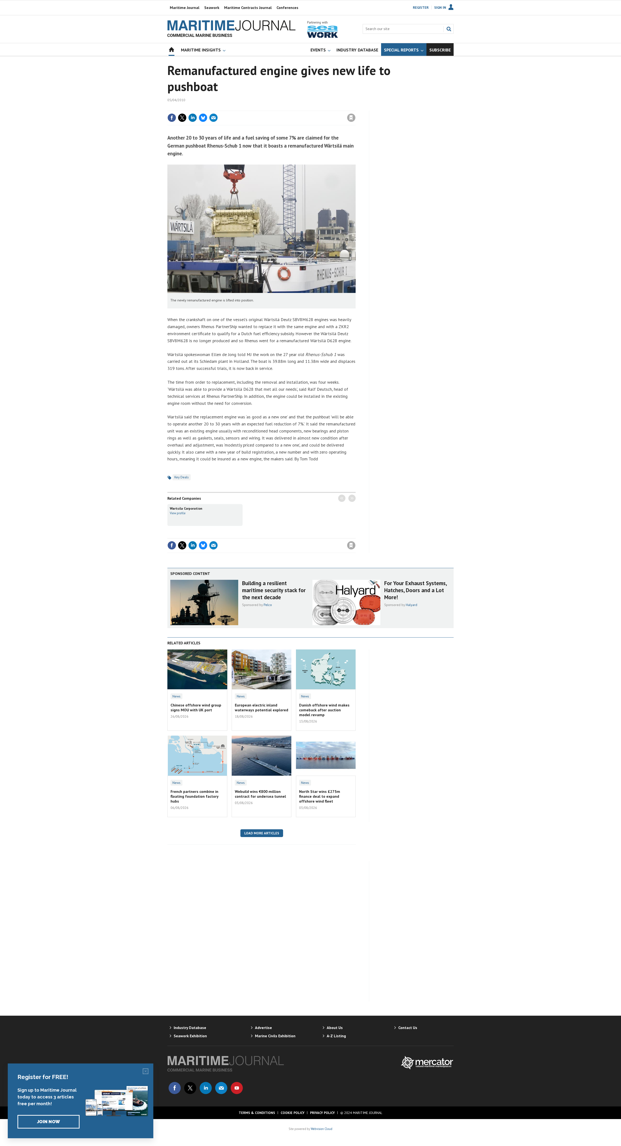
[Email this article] (213, 117)
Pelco (268, 605)
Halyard (411, 605)
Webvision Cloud (321, 1129)
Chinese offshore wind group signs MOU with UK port (196, 707)
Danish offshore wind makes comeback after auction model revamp (324, 710)
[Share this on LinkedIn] (192, 117)
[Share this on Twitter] (182, 117)
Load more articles (261, 833)
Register (421, 7)
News (176, 696)
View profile (178, 513)
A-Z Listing (336, 1035)
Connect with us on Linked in (205, 1088)
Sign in (294, 108)
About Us (335, 1027)
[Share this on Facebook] (171, 117)
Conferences (287, 7)
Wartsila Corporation (186, 508)
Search (449, 29)
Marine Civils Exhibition (275, 1035)
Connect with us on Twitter (190, 1088)
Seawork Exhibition (190, 1035)
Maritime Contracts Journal (248, 7)
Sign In (440, 7)
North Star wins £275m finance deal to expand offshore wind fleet (319, 796)
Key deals (181, 477)
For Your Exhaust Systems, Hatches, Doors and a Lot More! (415, 590)
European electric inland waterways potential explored (261, 707)
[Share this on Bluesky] (203, 117)
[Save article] (351, 117)
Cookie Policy (292, 1113)
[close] (355, 108)
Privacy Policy (322, 1113)
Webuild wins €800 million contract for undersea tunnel (260, 794)
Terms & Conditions (257, 1113)
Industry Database (190, 1027)
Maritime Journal (184, 7)
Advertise (263, 1027)
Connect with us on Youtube (236, 1088)
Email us (221, 1088)
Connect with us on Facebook (174, 1088)
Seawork (211, 7)
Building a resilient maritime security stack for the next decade (274, 590)
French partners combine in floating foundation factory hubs (194, 796)
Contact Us (407, 1027)
